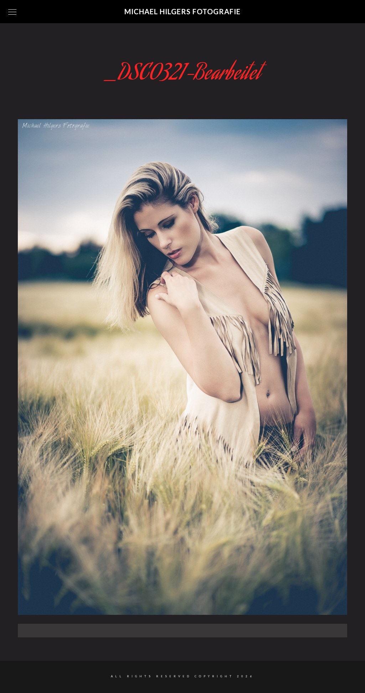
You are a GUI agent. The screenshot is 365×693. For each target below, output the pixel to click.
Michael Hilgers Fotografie (182, 11)
